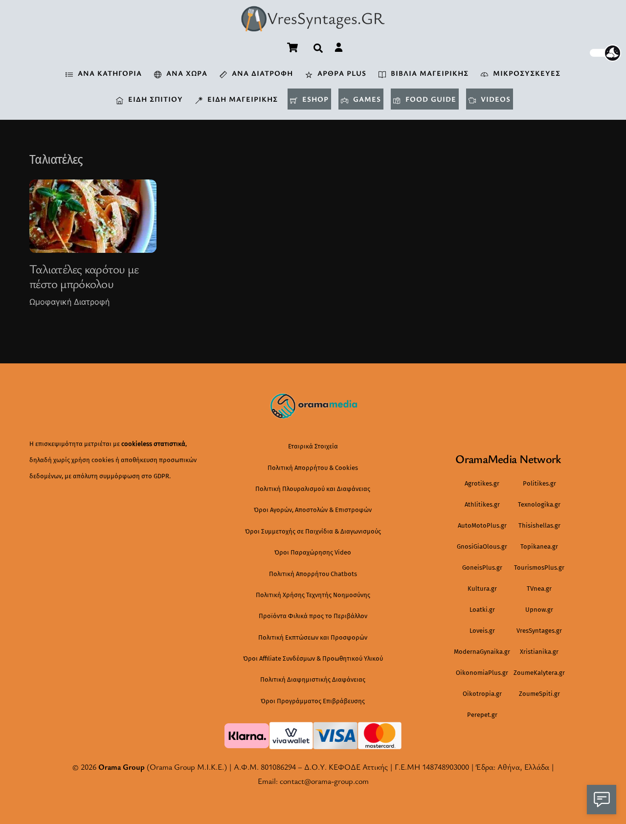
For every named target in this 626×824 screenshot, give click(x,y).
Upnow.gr (539, 609)
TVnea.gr (539, 588)
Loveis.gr (482, 630)
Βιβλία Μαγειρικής (428, 73)
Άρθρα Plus (340, 73)
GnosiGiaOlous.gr (482, 546)
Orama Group (121, 766)
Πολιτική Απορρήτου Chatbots (313, 574)
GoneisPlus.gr (482, 567)
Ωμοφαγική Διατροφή (69, 302)
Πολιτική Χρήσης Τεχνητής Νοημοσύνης (313, 595)
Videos (494, 99)
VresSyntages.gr (539, 630)
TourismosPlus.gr (539, 567)
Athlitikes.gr (482, 504)
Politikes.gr (539, 483)
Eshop (314, 99)
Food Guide (429, 99)
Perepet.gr (482, 714)
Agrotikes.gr (482, 483)
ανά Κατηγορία (108, 73)
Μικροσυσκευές (525, 73)
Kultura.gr (482, 588)
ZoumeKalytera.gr (539, 672)
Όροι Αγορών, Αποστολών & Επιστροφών (313, 509)
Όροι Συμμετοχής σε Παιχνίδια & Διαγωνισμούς (313, 531)
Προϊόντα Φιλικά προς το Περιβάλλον (313, 616)
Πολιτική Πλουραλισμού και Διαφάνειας (312, 488)
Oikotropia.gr (482, 693)
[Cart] (292, 47)
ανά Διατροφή (261, 73)
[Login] (338, 47)
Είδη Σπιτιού (154, 99)
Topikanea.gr (539, 546)
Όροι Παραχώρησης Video (312, 552)
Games (366, 99)
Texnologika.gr (539, 504)
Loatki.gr (482, 609)
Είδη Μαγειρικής (241, 99)
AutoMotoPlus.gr (482, 525)
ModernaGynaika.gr (482, 651)
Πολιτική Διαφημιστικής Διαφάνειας (312, 679)
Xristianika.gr (539, 651)
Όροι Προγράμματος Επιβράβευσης (313, 701)
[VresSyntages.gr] (313, 26)
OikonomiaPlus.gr (482, 672)
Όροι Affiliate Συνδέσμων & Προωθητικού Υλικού (313, 658)
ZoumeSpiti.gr (539, 693)
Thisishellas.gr (539, 525)
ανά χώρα (185, 73)
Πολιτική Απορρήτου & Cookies (313, 467)
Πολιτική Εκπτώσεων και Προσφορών (312, 637)
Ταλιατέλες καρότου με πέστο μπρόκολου (83, 276)
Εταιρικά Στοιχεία (313, 446)
